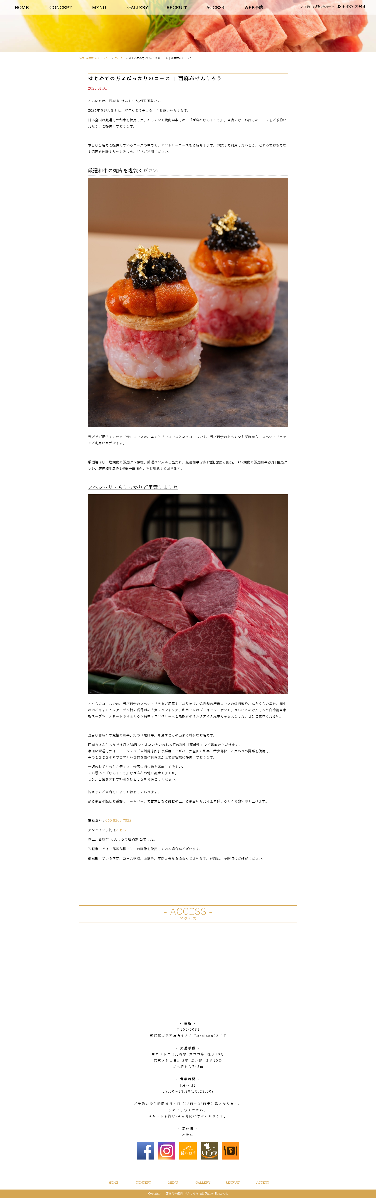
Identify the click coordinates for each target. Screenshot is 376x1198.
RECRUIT (176, 7)
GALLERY (137, 7)
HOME (22, 7)
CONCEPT (60, 7)
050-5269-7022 (118, 821)
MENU (99, 7)
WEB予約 (253, 7)
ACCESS (215, 7)
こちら (121, 830)
